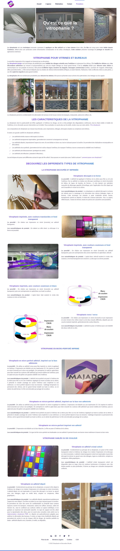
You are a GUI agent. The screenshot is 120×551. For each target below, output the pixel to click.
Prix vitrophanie (95, 125)
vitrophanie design (15, 63)
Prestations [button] (79, 4)
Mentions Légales (57, 539)
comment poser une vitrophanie (91, 157)
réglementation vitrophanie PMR (17, 514)
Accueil (39, 4)
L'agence (48, 4)
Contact (69, 4)
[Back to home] (10, 4)
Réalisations (59, 4)
